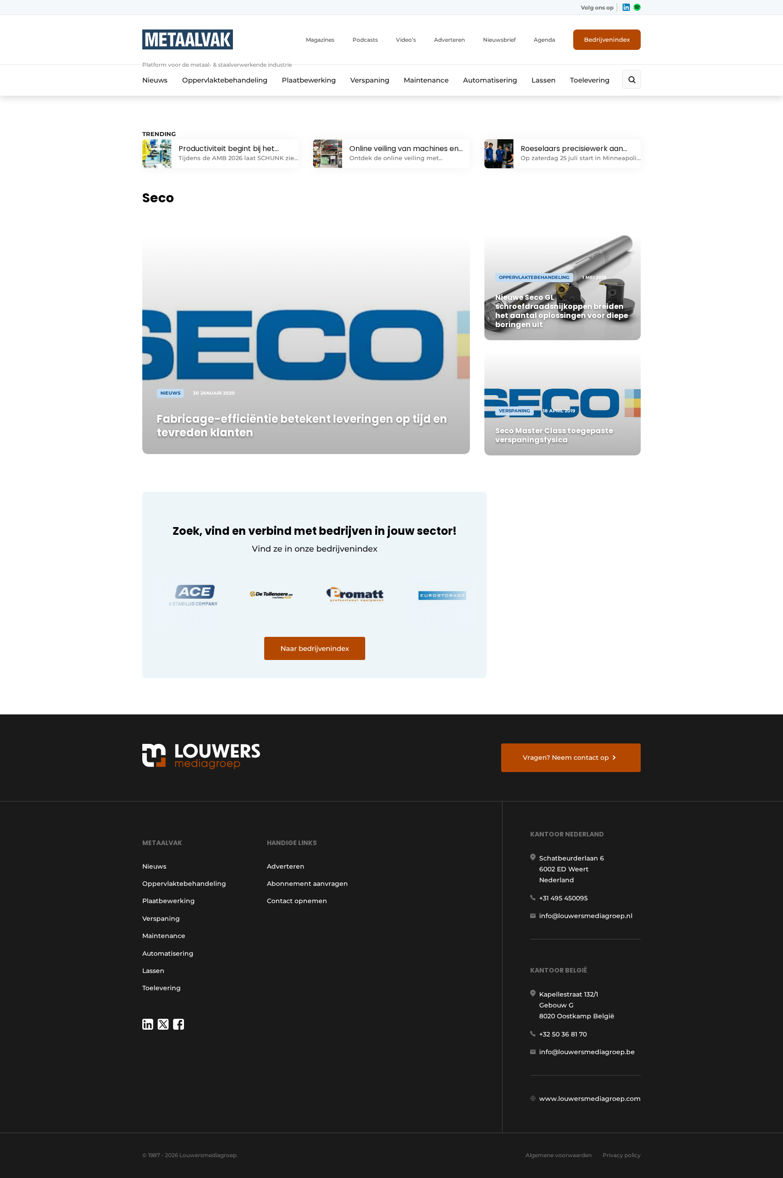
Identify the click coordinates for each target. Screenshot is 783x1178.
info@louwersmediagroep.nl (586, 916)
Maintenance (426, 80)
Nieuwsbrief (499, 39)
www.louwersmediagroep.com (590, 1099)
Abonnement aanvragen (307, 884)
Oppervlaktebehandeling (224, 80)
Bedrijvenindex (607, 39)
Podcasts (365, 39)
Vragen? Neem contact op (566, 757)
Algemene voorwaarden (559, 1155)
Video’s (406, 39)
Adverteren (449, 39)
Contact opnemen (297, 901)
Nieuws (155, 80)
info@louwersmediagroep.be (587, 1052)
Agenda (544, 39)
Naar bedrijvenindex (314, 648)
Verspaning (369, 80)
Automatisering (490, 80)
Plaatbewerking (309, 80)
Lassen (544, 80)
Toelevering (589, 80)
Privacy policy (622, 1155)
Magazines (320, 39)
